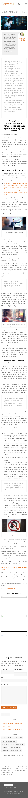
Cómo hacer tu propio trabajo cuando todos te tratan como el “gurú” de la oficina (15, 192)
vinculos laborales (15, 750)
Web (2, 678)
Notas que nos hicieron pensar (13, 729)
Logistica (5, 750)
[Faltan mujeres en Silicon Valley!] (14, 604)
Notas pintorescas (9, 726)
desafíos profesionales (9, 741)
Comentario (5, 684)
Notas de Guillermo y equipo (12, 723)
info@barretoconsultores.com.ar (13, 791)
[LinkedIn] (8, 785)
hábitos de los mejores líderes (11, 747)
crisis (20, 738)
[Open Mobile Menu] (26, 4)
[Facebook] (5, 785)
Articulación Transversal (9, 738)
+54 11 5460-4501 (11, 787)
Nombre (4, 669)
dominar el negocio (8, 744)
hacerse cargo (20, 744)
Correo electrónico (20, 670)
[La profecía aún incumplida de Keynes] (14, 643)
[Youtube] (11, 785)
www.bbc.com (10, 589)
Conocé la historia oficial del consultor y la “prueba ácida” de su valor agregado (7, 770)
